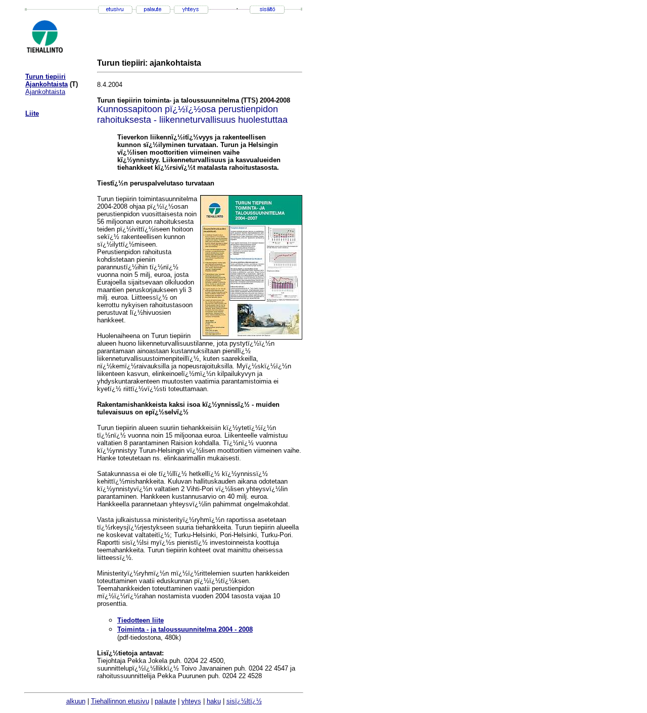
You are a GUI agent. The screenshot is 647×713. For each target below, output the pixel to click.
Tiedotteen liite (140, 620)
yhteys (191, 701)
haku (214, 701)
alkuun (75, 701)
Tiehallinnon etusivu (120, 701)
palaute (165, 701)
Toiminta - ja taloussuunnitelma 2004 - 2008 (185, 629)
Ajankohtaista (46, 84)
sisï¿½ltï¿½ (244, 701)
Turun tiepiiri (45, 76)
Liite (32, 113)
